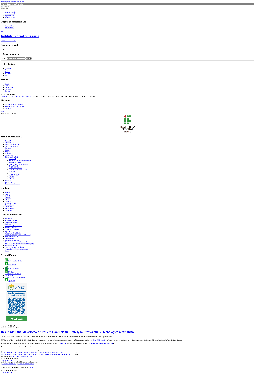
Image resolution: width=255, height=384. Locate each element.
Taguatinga (8, 210)
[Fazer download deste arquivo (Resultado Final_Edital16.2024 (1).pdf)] (24, 354)
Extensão (8, 153)
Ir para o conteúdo (11, 12)
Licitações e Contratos (12, 229)
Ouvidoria (8, 89)
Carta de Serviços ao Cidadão (15, 277)
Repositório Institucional (12, 184)
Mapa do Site (9, 85)
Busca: (4, 58)
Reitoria (7, 192)
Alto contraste (9, 28)
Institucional (8, 218)
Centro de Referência (15, 168)
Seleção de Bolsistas (15, 162)
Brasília (7, 194)
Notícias (28, 96)
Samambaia (8, 207)
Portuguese (4, 8)
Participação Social (11, 222)
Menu (3, 111)
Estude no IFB (9, 143)
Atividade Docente (11, 245)
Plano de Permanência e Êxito (14, 247)
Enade (7, 251)
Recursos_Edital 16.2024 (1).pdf (54, 352)
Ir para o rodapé (10, 17)
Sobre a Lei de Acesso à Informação (16, 242)
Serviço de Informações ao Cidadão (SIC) (18, 235)
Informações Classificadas (13, 233)
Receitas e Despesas (11, 227)
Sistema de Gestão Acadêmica (14, 106)
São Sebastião (9, 208)
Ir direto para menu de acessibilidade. (12, 1)
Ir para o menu (10, 14)
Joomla (31, 367)
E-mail (7, 84)
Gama (7, 199)
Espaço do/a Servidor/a (12, 146)
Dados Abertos (9, 238)
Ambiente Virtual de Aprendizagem (20, 160)
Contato (7, 91)
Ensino (7, 150)
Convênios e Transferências (13, 226)
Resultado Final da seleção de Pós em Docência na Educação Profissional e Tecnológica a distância (67, 332)
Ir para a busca (10, 16)
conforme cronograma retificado (102, 343)
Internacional (9, 180)
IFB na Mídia (9, 182)
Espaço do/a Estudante (12, 144)
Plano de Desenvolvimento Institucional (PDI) (19, 244)
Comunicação (9, 87)
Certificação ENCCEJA (13, 274)
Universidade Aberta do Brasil (18, 164)
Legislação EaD (14, 175)
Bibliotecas (8, 108)
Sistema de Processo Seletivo (14, 104)
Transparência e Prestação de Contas (16, 249)
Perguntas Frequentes (11, 236)
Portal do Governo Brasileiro (12, 4)
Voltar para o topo (6, 360)
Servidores (8, 231)
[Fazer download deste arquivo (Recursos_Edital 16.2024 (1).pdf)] (22, 352)
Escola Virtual (13, 166)
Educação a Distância (18, 96)
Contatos (11, 178)
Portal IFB (8, 141)
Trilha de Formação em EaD (18, 169)
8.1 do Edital (62, 343)
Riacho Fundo (9, 205)
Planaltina (8, 201)
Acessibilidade (9, 26)
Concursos (8, 148)
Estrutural (8, 198)
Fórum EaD (12, 171)
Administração (9, 155)
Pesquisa (7, 151)
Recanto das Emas (10, 203)
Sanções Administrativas (12, 240)
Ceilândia (8, 196)
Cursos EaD (12, 159)
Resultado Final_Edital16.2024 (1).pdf (59, 354)
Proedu (11, 173)
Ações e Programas (11, 220)
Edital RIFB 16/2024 (99, 340)
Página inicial (5, 96)
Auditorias (8, 224)
